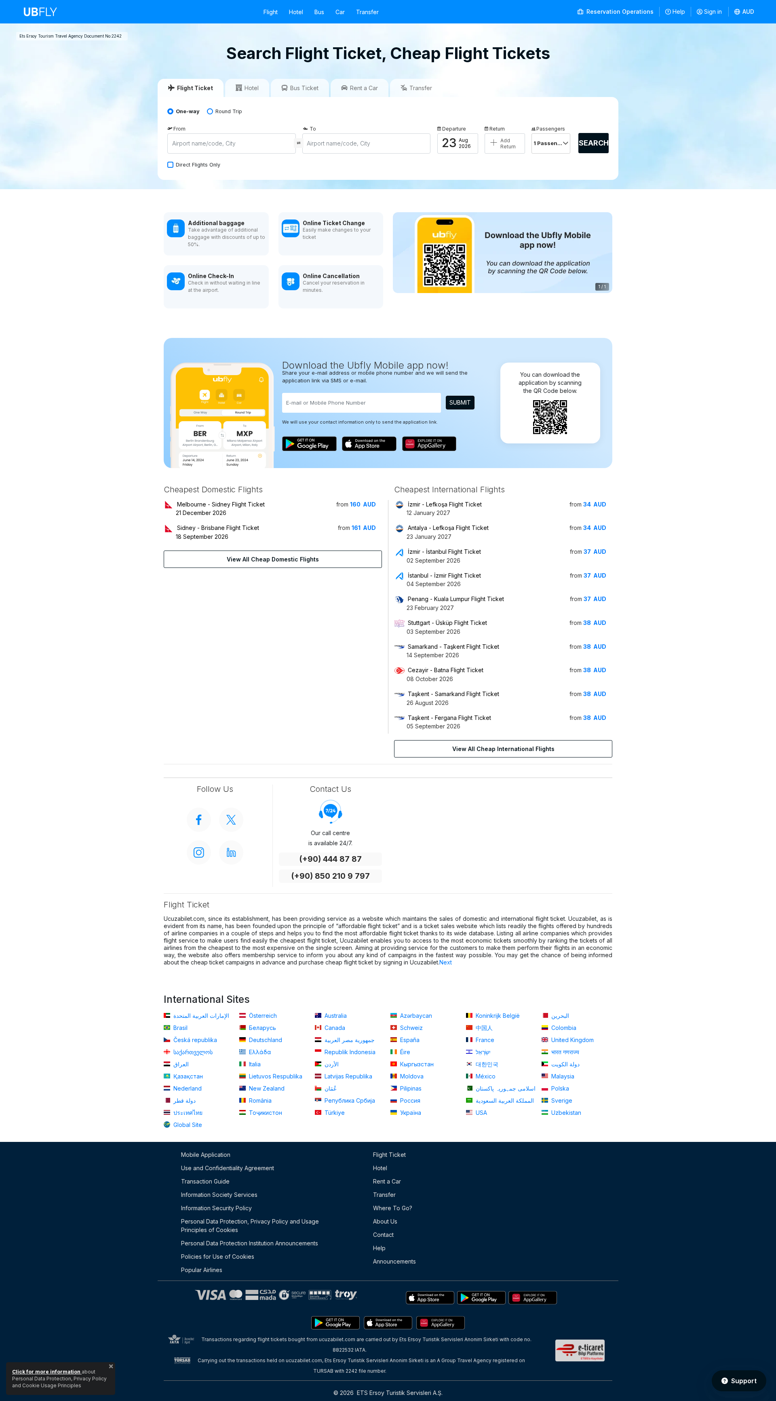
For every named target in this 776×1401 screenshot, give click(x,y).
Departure (454, 129)
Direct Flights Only (198, 165)
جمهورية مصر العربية (349, 1039)
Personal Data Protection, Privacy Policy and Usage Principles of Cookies (250, 1225)
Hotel (296, 11)
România (259, 1100)
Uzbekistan (565, 1112)
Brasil (180, 1027)
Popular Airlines (201, 1269)
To (313, 129)
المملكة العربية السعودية (504, 1100)
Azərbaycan (415, 1015)
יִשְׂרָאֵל (482, 1052)
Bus (319, 11)
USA (480, 1112)
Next (445, 962)
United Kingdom (572, 1039)
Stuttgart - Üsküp (447, 622)
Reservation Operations (619, 11)
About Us (385, 1221)
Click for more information (47, 1372)
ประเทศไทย (187, 1112)
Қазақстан (187, 1076)
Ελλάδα (259, 1052)
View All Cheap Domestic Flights (273, 559)
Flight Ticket (389, 1154)
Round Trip (228, 111)
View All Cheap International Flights (503, 748)
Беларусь (261, 1027)
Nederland (187, 1088)
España (409, 1039)
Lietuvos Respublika (274, 1076)
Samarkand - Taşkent (453, 646)
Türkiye (334, 1112)
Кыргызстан (416, 1064)
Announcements (394, 1261)
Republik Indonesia (349, 1052)
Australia (335, 1015)
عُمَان (330, 1088)
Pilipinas (410, 1088)
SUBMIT (460, 402)
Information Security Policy (216, 1208)
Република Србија (349, 1100)
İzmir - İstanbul (444, 551)
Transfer (367, 11)
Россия (409, 1100)
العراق (180, 1064)
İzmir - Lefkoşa (445, 504)
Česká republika (194, 1039)
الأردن (331, 1064)
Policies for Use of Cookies (217, 1256)
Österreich (262, 1015)
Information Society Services (219, 1194)
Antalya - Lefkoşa (448, 527)
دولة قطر (184, 1100)
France (484, 1039)
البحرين (559, 1015)
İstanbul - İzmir (444, 575)
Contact (383, 1234)
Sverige (561, 1100)
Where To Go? (392, 1208)
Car (340, 11)
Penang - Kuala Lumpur (456, 598)
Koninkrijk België (497, 1015)
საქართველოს (192, 1052)
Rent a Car (387, 1181)
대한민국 (486, 1064)
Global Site (187, 1124)
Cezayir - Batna (445, 670)
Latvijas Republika (347, 1076)
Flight (271, 11)
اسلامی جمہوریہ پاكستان (505, 1088)
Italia (254, 1064)
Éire (404, 1052)
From (179, 129)
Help (679, 11)
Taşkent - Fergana (449, 717)
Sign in (713, 11)
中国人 (483, 1027)
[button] (744, 12)
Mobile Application (205, 1154)
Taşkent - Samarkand (453, 693)
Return (497, 129)
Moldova (411, 1076)
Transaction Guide (205, 1181)
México (485, 1076)
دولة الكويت (565, 1064)
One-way (188, 111)
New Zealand (266, 1088)
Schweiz (411, 1027)
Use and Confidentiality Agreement (227, 1168)
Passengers (550, 129)
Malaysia (562, 1076)
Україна (410, 1112)
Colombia (563, 1027)
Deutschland (264, 1039)
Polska (559, 1088)
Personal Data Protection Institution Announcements (249, 1243)
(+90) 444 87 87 (330, 859)
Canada (334, 1027)
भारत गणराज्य (564, 1052)
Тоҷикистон (264, 1112)
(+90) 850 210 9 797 (330, 876)
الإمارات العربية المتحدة (200, 1015)
